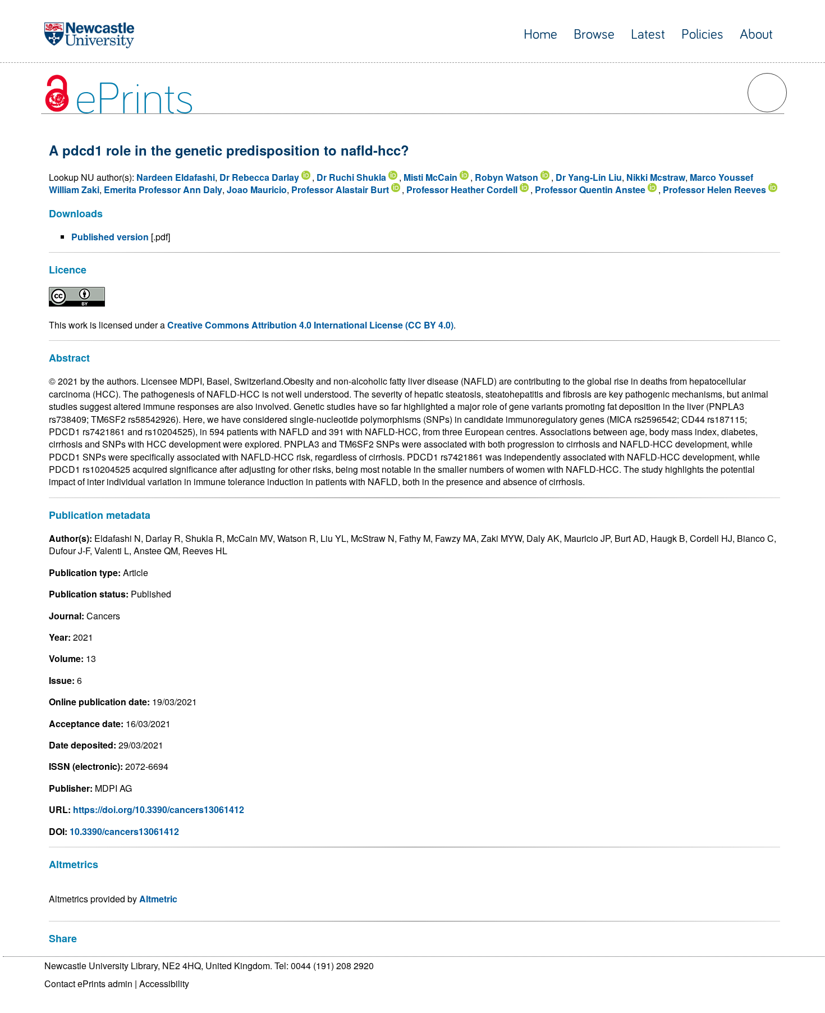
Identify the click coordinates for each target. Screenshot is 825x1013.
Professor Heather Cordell (461, 189)
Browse (594, 35)
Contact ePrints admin (88, 983)
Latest (648, 35)
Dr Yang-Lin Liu (589, 177)
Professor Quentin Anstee (590, 189)
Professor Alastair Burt (340, 189)
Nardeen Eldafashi (175, 177)
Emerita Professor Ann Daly (163, 189)
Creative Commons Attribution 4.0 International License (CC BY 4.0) (310, 324)
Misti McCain (430, 177)
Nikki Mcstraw (655, 177)
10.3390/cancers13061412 (124, 831)
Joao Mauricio (257, 189)
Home (540, 35)
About (756, 35)
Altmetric (158, 898)
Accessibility (164, 983)
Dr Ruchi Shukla (351, 177)
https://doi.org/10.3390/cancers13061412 (158, 809)
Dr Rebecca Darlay (259, 177)
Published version (110, 236)
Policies (702, 35)
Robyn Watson (506, 177)
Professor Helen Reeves (714, 189)
